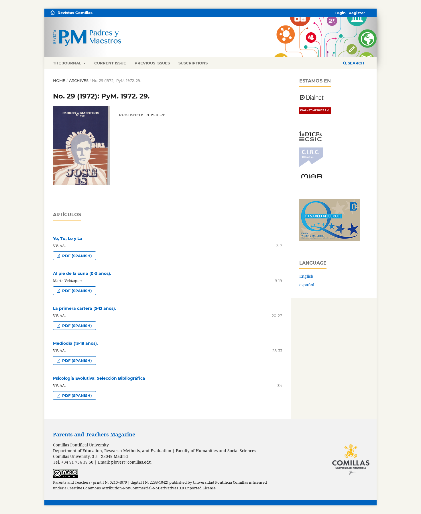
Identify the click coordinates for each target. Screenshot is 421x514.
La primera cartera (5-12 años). (84, 308)
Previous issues (152, 63)
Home (59, 80)
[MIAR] (311, 178)
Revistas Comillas (75, 12)
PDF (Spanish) (76, 255)
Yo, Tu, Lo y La (67, 238)
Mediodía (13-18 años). (75, 343)
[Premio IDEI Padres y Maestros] (329, 239)
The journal (67, 63)
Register (357, 13)
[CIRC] (311, 165)
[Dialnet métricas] (315, 112)
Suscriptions (193, 63)
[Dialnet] (311, 99)
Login (340, 13)
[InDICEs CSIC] (310, 139)
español (306, 284)
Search (355, 63)
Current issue (110, 63)
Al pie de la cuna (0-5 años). (82, 273)
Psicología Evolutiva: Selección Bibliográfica (99, 378)
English (306, 276)
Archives (78, 80)
